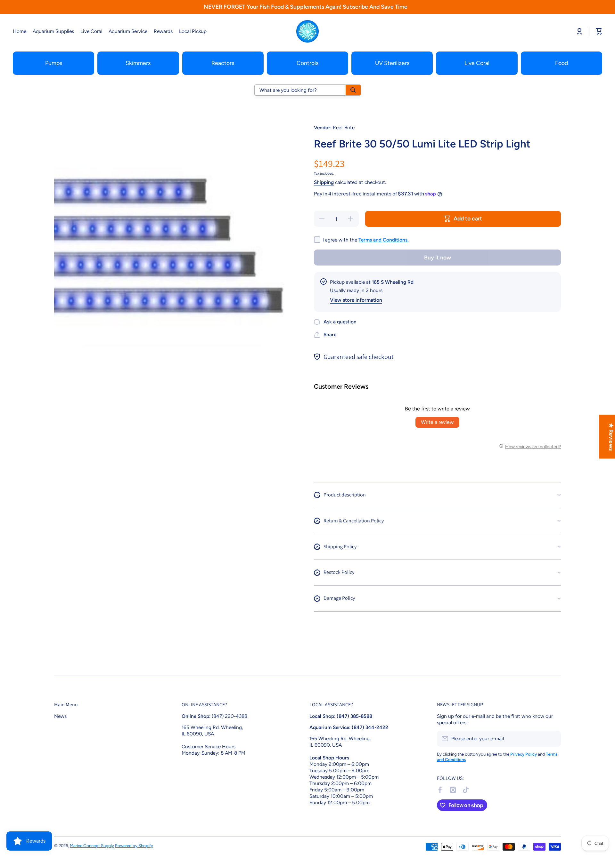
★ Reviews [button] (611, 436)
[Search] (353, 90)
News (60, 716)
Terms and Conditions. (383, 240)
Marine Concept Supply (92, 845)
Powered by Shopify (134, 845)
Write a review (437, 422)
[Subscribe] (553, 739)
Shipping (324, 182)
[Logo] (307, 31)
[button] (325, 334)
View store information (356, 300)
